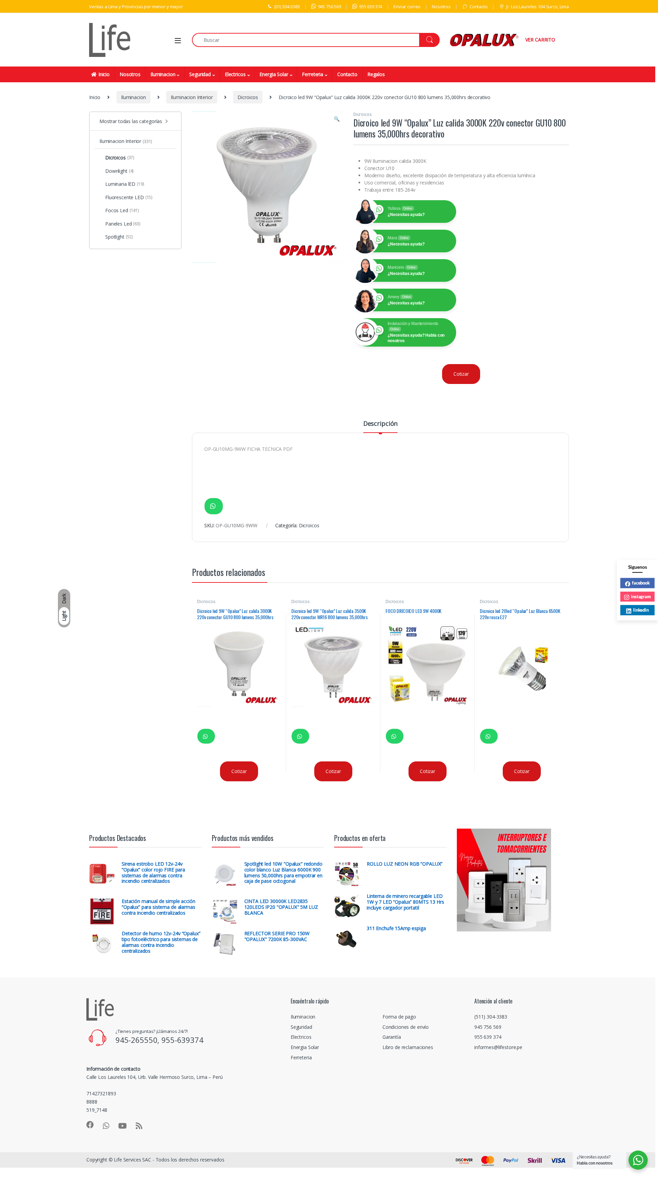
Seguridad (200, 74)
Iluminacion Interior (191, 97)
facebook (641, 583)
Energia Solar (273, 74)
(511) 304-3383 (490, 1016)
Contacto (479, 6)
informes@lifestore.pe (498, 1047)
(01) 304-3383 (287, 6)
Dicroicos (247, 97)
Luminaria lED (124, 184)
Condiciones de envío (405, 1027)
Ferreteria (312, 74)
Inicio (104, 74)
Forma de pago (399, 1016)
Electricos (235, 74)
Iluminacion (162, 74)
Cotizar (461, 374)
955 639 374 (370, 6)
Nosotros (441, 6)
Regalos (376, 74)
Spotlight (119, 236)
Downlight (119, 171)
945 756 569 (329, 6)
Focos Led (122, 210)
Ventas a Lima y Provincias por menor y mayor (136, 6)
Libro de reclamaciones (407, 1047)
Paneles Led (123, 223)
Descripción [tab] (380, 424)
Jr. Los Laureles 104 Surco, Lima (537, 6)
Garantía (391, 1037)
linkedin (641, 610)
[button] (337, 119)
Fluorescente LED (129, 197)
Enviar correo (407, 6)
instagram (641, 596)
